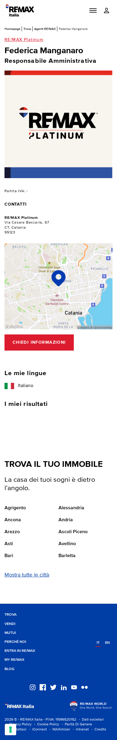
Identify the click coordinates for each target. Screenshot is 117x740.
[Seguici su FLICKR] (84, 687)
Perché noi (15, 642)
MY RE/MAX (14, 660)
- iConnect (37, 729)
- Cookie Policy (45, 724)
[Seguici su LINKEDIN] (64, 687)
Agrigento (15, 508)
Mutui (10, 633)
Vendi (9, 624)
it (98, 643)
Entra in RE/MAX (19, 651)
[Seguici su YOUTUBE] (74, 687)
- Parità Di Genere (76, 724)
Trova (27, 28)
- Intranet (80, 729)
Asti (8, 544)
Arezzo (12, 532)
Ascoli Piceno (73, 532)
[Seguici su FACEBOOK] (43, 687)
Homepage (12, 28)
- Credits (98, 729)
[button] (93, 10)
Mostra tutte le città (26, 575)
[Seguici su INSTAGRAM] (32, 687)
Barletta (67, 556)
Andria (65, 520)
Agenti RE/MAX (45, 28)
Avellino (67, 544)
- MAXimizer (59, 729)
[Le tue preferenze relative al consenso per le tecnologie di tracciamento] (10, 729)
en (107, 643)
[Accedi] (106, 10)
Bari (8, 556)
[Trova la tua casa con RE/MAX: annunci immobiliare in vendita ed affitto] (19, 10)
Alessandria (71, 508)
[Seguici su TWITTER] (53, 687)
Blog (9, 669)
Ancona (12, 520)
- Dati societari (90, 719)
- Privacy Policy (18, 724)
